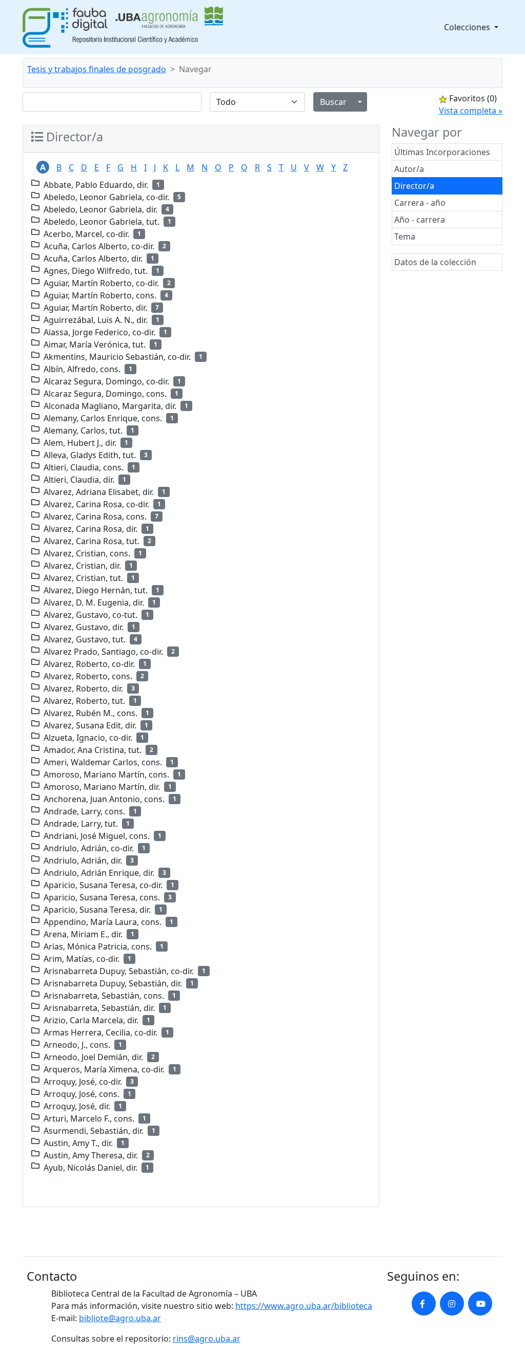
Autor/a (409, 169)
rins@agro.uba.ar (206, 1338)
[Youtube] (480, 1303)
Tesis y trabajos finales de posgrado (96, 69)
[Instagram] (452, 1303)
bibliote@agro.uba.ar (120, 1318)
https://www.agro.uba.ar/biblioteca (303, 1305)
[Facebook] (424, 1303)
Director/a (414, 185)
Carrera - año (420, 202)
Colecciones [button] (468, 27)
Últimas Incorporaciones (442, 152)
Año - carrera (419, 219)
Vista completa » (470, 110)
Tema (404, 236)
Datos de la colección (435, 262)
